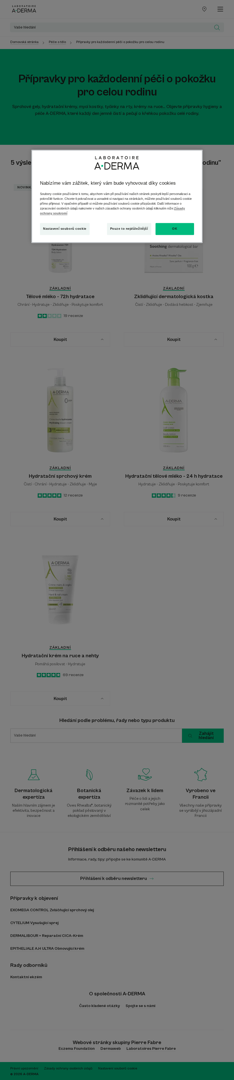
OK (174, 229)
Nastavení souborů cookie (64, 229)
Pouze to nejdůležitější (129, 229)
